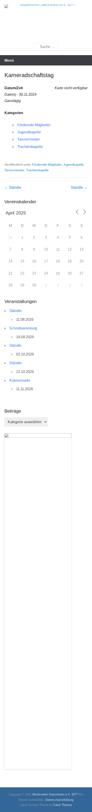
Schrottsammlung (23, 328)
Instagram (57, 35)
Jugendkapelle (29, 132)
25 (58, 273)
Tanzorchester (28, 139)
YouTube (47, 35)
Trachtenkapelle (30, 147)
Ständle (12, 187)
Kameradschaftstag (29, 75)
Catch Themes (62, 805)
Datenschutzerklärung (59, 799)
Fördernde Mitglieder (33, 125)
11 (58, 249)
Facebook (37, 35)
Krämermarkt (19, 380)
